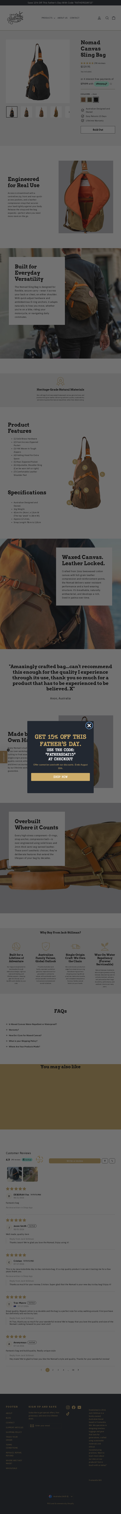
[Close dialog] (89, 725)
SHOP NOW (60, 777)
